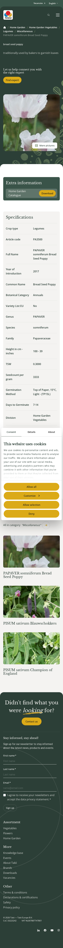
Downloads (10, 873)
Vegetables (10, 828)
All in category (22, 525)
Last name (8, 769)
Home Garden (17, 27)
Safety (7, 902)
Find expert (12, 80)
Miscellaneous (25, 31)
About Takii (10, 863)
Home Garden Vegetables (43, 27)
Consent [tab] (11, 432)
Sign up (10, 807)
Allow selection (31, 504)
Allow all (31, 486)
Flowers (8, 833)
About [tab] (51, 432)
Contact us (32, 721)
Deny (32, 513)
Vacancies (9, 878)
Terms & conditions (15, 892)
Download (47, 193)
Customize (30, 495)
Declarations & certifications (20, 897)
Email (6, 782)
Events (7, 858)
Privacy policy (11, 907)
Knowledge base (13, 853)
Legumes (8, 31)
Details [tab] (31, 432)
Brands (7, 868)
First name (9, 755)
